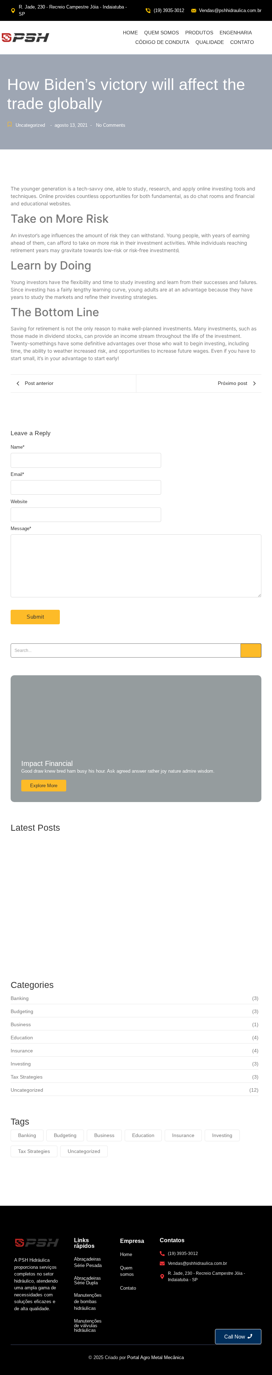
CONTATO (242, 42)
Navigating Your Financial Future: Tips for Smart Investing (116, 939)
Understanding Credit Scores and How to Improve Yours (113, 859)
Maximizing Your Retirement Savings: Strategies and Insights (122, 899)
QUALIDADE (210, 42)
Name (17, 447)
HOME (130, 32)
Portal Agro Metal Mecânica (155, 1357)
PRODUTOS (199, 32)
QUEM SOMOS (161, 32)
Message (21, 528)
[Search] (251, 650)
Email (17, 474)
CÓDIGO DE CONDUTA (162, 42)
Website (19, 501)
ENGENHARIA (236, 32)
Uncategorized (30, 125)
